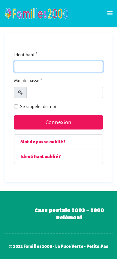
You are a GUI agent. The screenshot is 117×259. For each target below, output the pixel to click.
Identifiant (25, 54)
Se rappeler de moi (38, 106)
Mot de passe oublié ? (42, 141)
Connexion (58, 122)
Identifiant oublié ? (40, 156)
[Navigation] (109, 13)
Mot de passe (28, 80)
